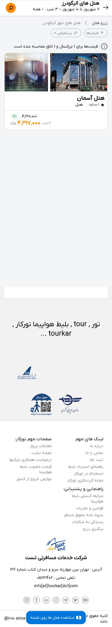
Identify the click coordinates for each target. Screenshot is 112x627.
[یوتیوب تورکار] (85, 600)
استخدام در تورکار (88, 473)
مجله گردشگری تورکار (85, 480)
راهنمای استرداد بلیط (85, 466)
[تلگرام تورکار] (65, 600)
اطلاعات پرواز (41, 446)
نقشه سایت (41, 453)
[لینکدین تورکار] (46, 600)
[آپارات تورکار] (26, 600)
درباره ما (96, 446)
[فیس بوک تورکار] (36, 600)
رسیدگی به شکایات (87, 522)
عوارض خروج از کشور (34, 479)
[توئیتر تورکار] (75, 600)
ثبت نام (96, 460)
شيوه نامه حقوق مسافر (83, 515)
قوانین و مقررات (89, 508)
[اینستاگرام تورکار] (56, 600)
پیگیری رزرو (93, 529)
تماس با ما (94, 453)
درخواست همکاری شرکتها (30, 460)
